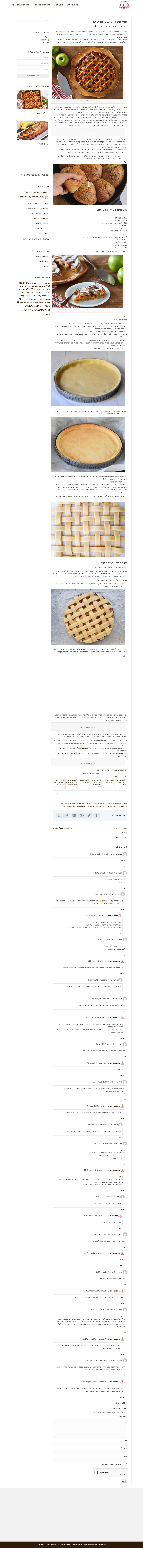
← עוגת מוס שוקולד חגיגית (63, 828)
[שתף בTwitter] (89, 815)
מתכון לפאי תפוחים (110, 806)
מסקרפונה (40, 293)
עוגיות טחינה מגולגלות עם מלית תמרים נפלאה (34, 198)
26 (97, 26)
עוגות (95, 803)
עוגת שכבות (41, 299)
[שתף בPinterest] (66, 815)
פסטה (48, 302)
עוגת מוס (27, 296)
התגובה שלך (121, 1416)
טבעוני (48, 289)
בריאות (117, 803)
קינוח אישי (35, 302)
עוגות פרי (89, 803)
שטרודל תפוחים (65, 806)
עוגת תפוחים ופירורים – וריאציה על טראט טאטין (71, 794)
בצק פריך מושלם (41, 228)
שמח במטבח (83, 748)
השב (124, 867)
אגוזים (48, 283)
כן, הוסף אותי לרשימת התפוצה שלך (112, 1464)
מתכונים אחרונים (23, 5)
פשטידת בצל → (121, 828)
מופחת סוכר (122, 806)
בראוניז (43, 286)
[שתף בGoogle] (81, 815)
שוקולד (45, 310)
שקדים (48, 314)
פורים (24, 299)
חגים (25, 286)
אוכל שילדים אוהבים (40, 283)
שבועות (29, 305)
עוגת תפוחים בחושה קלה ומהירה (36, 192)
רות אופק (39, 305)
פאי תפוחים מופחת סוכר (39, 213)
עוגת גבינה (46, 296)
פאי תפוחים (85, 806)
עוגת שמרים (33, 299)
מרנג (35, 293)
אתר (125, 1456)
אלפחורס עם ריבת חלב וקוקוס (37, 204)
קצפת (27, 302)
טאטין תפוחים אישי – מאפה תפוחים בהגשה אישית (96, 794)
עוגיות (23, 292)
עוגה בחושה (29, 293)
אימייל (124, 1448)
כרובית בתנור (43, 233)
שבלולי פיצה (42, 113)
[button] (125, 162)
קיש (31, 302)
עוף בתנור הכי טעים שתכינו (38, 208)
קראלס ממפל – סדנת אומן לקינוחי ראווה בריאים (59, 794)
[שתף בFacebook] (96, 815)
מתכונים (45, 266)
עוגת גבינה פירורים (41, 218)
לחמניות (36, 289)
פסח (21, 299)
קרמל (23, 302)
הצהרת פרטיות (121, 837)
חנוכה (21, 286)
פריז (44, 302)
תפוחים (124, 809)
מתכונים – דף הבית (42, 257)
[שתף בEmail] (74, 815)
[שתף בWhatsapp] (59, 815)
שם (125, 1440)
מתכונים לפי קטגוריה (42, 5)
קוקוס (41, 302)
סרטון (72, 487)
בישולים (26, 283)
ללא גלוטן (29, 289)
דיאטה (61, 803)
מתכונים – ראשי (72, 5)
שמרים (20, 310)
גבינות (31, 286)
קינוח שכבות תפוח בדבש (84, 793)
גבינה (36, 286)
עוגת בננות (43, 144)
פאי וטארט (81, 803)
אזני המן (31, 283)
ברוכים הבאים (58, 5)
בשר (39, 286)
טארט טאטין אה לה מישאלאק (109, 793)
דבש (28, 286)
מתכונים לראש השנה (106, 803)
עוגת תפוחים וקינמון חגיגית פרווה (120, 793)
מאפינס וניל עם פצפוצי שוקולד (34, 174)
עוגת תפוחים (97, 806)
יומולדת (42, 289)
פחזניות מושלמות (41, 223)
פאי (91, 806)
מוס (23, 289)
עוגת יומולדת (36, 296)
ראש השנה (72, 803)
